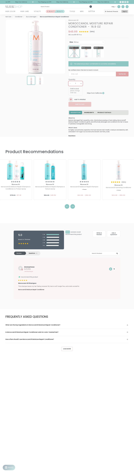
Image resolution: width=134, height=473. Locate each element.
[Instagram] (125, 2)
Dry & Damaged (31, 17)
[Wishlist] (123, 6)
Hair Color (10, 11)
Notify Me (122, 74)
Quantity (71, 79)
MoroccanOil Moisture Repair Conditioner (31, 289)
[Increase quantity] (81, 83)
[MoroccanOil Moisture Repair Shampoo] (84, 170)
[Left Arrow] (67, 206)
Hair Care (24, 11)
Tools (72, 11)
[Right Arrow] (72, 206)
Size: (73, 42)
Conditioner (18, 17)
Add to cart (79, 104)
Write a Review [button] (99, 234)
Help (113, 7)
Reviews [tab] (19, 253)
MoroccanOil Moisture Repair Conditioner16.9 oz (90, 25)
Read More (71, 136)
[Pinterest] (128, 2)
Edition (92, 11)
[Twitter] (123, 2)
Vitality (37, 11)
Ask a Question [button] (113, 234)
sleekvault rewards (112, 11)
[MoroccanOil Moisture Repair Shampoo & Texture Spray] (50, 170)
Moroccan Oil (73, 20)
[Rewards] (9, 467)
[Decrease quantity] (70, 83)
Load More (67, 349)
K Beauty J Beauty (55, 11)
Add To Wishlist (80, 99)
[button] (110, 268)
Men (81, 11)
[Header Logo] (13, 6)
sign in (125, 11)
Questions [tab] (32, 253)
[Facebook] (120, 2)
